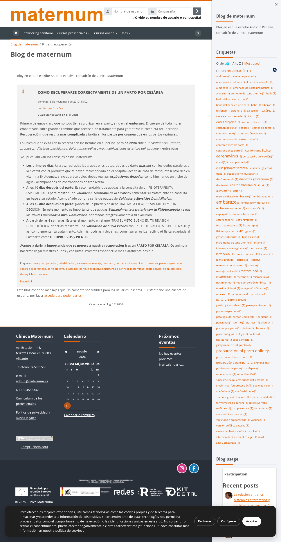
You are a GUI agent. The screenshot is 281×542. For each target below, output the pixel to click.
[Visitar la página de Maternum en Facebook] (194, 468)
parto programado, (170, 263)
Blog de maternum (24, 44)
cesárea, (153, 263)
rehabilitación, (67, 263)
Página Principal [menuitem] (16, 33)
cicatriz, (142, 263)
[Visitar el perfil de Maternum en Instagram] (182, 468)
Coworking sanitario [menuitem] (38, 33)
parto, (36, 263)
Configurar (228, 521)
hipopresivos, (95, 268)
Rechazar (204, 521)
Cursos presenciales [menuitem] (72, 33)
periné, (120, 263)
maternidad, (137, 268)
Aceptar (252, 521)
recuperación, (49, 263)
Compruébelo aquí (34, 447)
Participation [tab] (235, 474)
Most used (252, 63)
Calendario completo (79, 415)
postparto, (109, 263)
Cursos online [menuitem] (104, 33)
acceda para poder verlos (63, 295)
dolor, (166, 268)
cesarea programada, (33, 268)
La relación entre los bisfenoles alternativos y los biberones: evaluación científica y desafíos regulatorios (252, 505)
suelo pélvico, (154, 268)
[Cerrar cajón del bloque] (276, 4)
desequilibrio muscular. (34, 274)
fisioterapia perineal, (117, 268)
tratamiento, (84, 263)
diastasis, (176, 268)
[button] (228, 63)
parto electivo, (56, 268)
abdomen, (131, 263)
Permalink (26, 281)
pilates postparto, (76, 268)
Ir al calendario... (171, 364)
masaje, (97, 263)
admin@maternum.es (32, 381)
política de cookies (69, 530)
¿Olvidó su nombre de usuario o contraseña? (167, 18)
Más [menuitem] (125, 33)
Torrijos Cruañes (53, 108)
